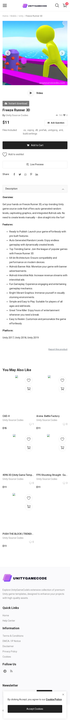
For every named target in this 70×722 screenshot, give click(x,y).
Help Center (9, 620)
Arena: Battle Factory (47, 416)
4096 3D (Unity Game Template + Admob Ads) (18, 475)
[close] (63, 694)
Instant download (18, 103)
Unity (21, 16)
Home (5, 16)
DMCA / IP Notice (12, 641)
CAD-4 (6, 416)
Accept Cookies (35, 709)
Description (11, 188)
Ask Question (57, 123)
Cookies (7, 656)
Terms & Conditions (13, 635)
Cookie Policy (54, 699)
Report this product (57, 349)
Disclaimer (8, 646)
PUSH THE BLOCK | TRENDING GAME (18, 533)
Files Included (10, 130)
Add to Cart (37, 145)
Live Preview (37, 164)
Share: (6, 174)
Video (39, 93)
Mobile (13, 16)
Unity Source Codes (17, 115)
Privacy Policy (10, 651)
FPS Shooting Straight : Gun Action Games (52, 475)
